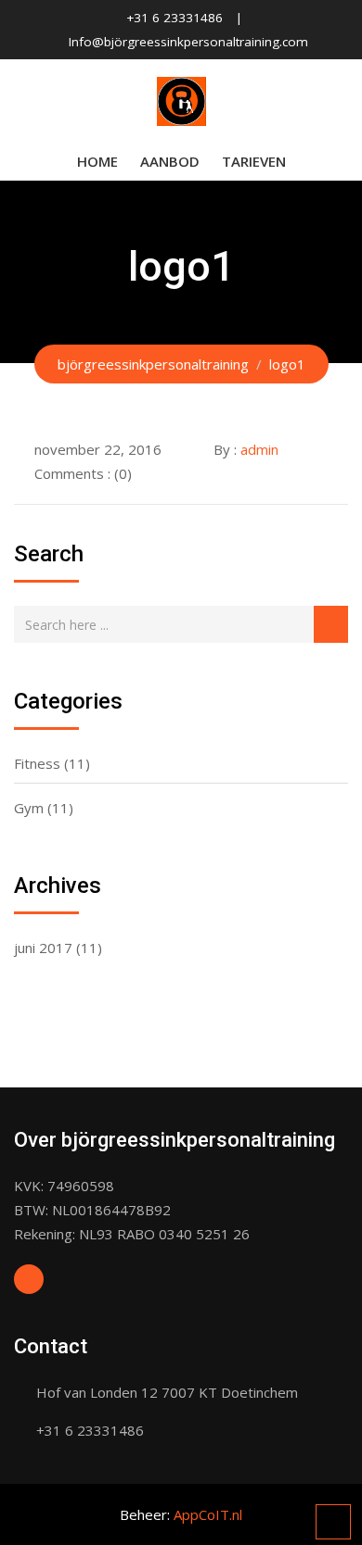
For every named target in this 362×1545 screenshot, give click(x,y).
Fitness (37, 763)
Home (97, 161)
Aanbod (170, 161)
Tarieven (254, 161)
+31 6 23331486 (174, 17)
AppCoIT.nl (208, 1514)
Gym (29, 807)
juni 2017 (43, 947)
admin (259, 449)
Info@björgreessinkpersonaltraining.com (188, 41)
